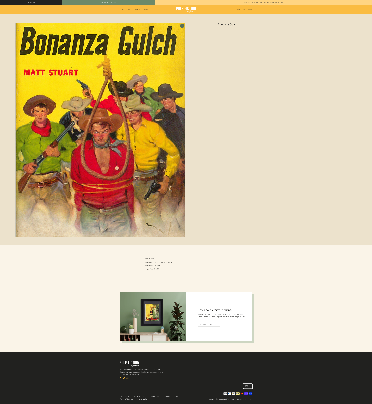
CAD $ (247, 386)
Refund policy (142, 399)
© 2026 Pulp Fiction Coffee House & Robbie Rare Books (229, 399)
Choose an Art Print (209, 324)
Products (112, 2)
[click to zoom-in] (182, 26)
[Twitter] (124, 379)
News (177, 397)
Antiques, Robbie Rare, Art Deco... (133, 397)
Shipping (168, 397)
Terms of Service (126, 399)
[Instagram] (128, 379)
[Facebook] (121, 379)
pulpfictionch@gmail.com (273, 2)
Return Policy (156, 397)
